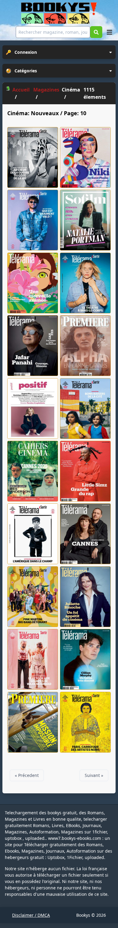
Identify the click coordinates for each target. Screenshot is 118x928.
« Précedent (27, 775)
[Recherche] (96, 32)
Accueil (21, 89)
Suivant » (94, 775)
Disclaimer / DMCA (31, 915)
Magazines (46, 89)
